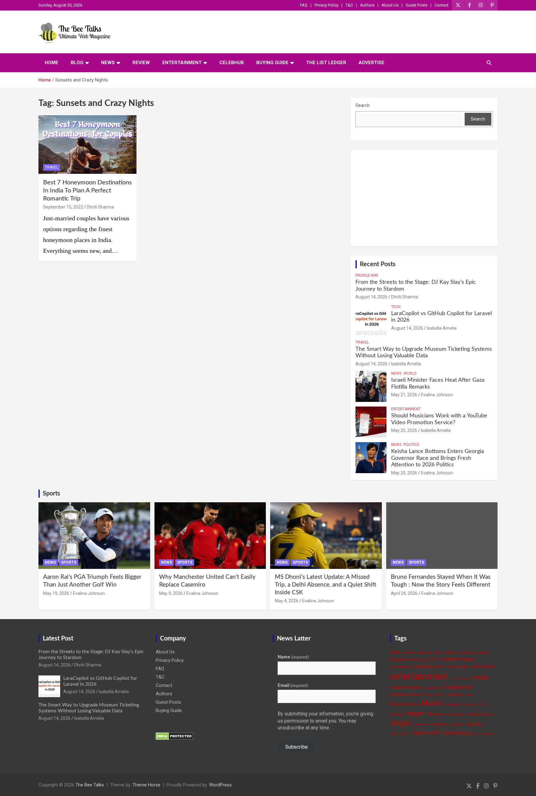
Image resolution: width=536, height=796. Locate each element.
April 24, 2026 (404, 593)
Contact (442, 5)
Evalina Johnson (437, 394)
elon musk (482, 666)
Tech (395, 307)
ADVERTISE (371, 62)
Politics (411, 444)
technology (457, 732)
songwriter (439, 724)
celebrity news (457, 659)
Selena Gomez (480, 714)
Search (362, 105)
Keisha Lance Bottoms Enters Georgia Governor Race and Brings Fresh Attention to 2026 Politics (437, 458)
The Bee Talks (89, 785)
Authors (367, 5)
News (108, 62)
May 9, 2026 (171, 593)
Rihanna (436, 713)
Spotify (474, 724)
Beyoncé (398, 659)
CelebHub (231, 62)
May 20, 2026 (404, 430)
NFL (484, 704)
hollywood (458, 687)
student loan (399, 734)
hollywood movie (406, 694)
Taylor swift (425, 732)
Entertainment (182, 62)
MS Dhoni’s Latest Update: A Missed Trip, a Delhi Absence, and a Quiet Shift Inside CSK (325, 584)
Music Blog (452, 704)
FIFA (453, 678)
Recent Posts (377, 264)
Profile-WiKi (366, 275)
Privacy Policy (326, 5)
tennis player (483, 734)
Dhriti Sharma (100, 206)
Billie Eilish (418, 660)
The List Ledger (326, 62)
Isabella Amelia (442, 328)
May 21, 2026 (404, 394)
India (429, 695)
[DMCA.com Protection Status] (174, 735)
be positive (482, 653)
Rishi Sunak (455, 714)
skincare (420, 725)
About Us (390, 5)
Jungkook (454, 694)
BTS (433, 659)
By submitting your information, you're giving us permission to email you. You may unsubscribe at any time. (325, 721)
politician (396, 714)
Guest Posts (416, 5)
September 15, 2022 (63, 206)
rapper (415, 713)
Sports (51, 493)
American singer (430, 653)
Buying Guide (272, 62)
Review (141, 62)
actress (409, 653)
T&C (349, 5)
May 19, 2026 (56, 593)
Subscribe (296, 747)
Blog (77, 62)
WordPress (220, 785)
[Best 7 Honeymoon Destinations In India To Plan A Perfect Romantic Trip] (87, 144)
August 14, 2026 (371, 296)
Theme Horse (146, 785)
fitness (465, 678)
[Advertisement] (424, 198)
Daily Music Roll (428, 666)
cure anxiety (400, 666)
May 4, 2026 (286, 600)
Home (51, 62)
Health (481, 677)
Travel (51, 167)
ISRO (439, 695)
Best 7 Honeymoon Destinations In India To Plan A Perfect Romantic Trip (87, 190)
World (410, 373)
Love (469, 695)
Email (293, 685)
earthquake (457, 666)
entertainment (419, 676)
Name (293, 657)
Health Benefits (406, 687)
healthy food (433, 688)
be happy (464, 653)
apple (450, 652)
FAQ (303, 5)
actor (395, 652)
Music (431, 702)
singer (400, 723)
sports (457, 724)
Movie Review (404, 704)
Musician (471, 704)
